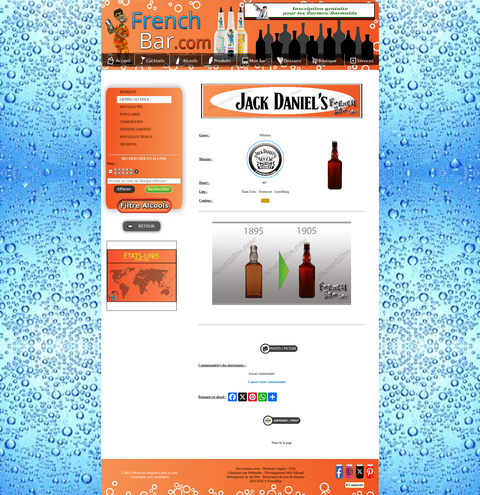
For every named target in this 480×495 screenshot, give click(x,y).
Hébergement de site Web (243, 477)
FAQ (292, 469)
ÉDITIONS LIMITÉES (135, 129)
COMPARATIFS (131, 122)
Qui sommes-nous (248, 469)
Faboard (298, 473)
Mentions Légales (274, 469)
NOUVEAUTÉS (131, 107)
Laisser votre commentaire (267, 382)
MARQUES (128, 92)
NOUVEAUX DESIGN (136, 137)
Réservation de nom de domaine (284, 477)
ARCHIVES (128, 144)
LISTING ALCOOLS (134, 99)
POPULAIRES (130, 114)
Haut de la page (282, 443)
